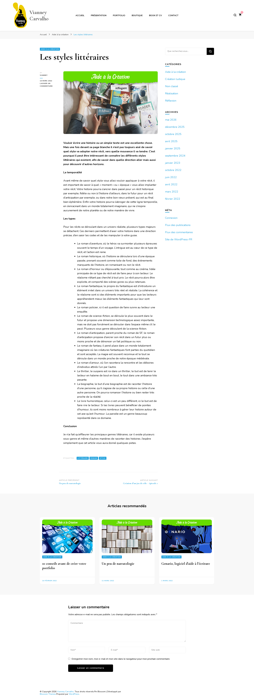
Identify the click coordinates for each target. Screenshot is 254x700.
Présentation (98, 15)
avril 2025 (171, 141)
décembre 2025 (174, 127)
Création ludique (175, 79)
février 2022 (172, 199)
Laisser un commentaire (49, 84)
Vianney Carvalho (39, 15)
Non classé (171, 86)
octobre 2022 (173, 170)
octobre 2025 (173, 134)
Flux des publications (177, 225)
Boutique (137, 15)
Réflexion (170, 100)
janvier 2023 (172, 163)
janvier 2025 (172, 148)
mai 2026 (171, 119)
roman (94, 458)
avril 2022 (171, 184)
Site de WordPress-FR (178, 239)
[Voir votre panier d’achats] (240, 15)
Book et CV (155, 15)
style (102, 458)
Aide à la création (50, 49)
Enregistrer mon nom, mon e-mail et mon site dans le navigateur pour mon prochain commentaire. (121, 659)
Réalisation (171, 93)
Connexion (171, 218)
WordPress (74, 694)
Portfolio (119, 15)
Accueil (80, 15)
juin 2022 (171, 177)
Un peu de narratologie (118, 563)
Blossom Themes (48, 694)
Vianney (44, 75)
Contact (173, 15)
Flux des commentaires (179, 232)
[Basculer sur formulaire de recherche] (235, 15)
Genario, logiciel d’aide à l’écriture (185, 563)
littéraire (83, 458)
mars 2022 (171, 191)
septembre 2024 (175, 155)
